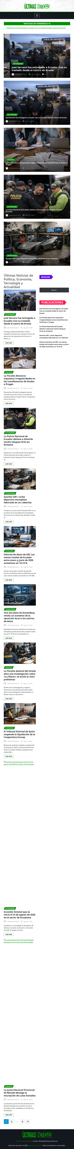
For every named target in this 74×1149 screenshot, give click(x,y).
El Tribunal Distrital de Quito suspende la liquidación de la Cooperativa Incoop (19, 734)
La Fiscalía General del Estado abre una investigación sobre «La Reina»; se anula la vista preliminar (20, 675)
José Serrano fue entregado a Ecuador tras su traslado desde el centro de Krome (36, 118)
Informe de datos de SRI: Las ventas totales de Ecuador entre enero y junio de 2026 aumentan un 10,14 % (19, 559)
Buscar (45, 277)
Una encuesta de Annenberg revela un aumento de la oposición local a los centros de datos (19, 617)
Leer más (8, 343)
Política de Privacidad (24, 1141)
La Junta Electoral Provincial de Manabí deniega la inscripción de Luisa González (20, 1092)
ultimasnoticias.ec (34, 1145)
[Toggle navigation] (37, 15)
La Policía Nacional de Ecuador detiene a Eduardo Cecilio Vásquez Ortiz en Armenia (36, 69)
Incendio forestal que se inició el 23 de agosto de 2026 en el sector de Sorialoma (19, 914)
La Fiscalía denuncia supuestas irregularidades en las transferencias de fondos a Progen (37, 164)
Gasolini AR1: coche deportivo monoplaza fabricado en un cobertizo (32, 259)
